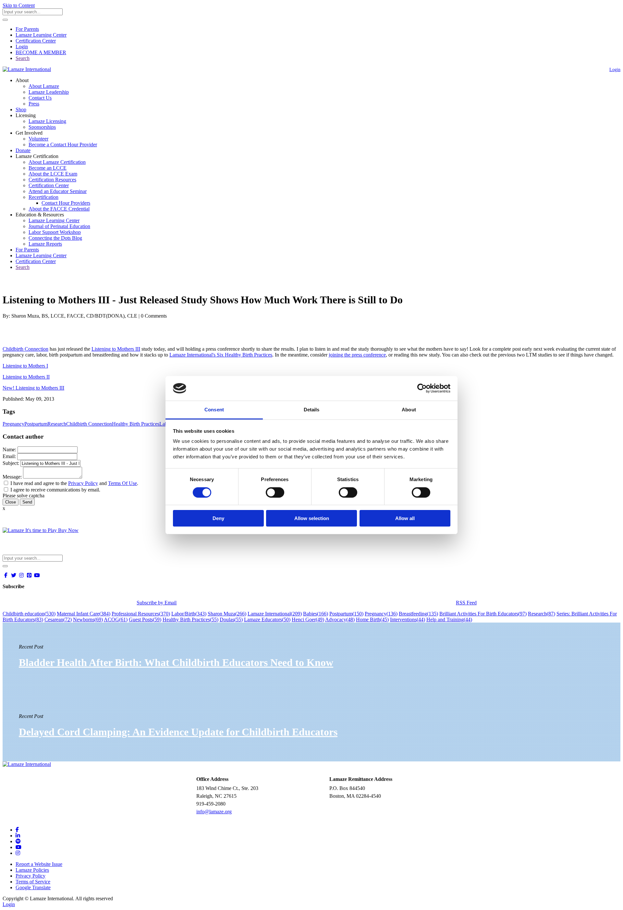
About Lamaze (44, 86)
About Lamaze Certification (57, 162)
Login (22, 46)
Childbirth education (29, 613)
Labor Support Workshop (55, 232)
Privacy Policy (83, 483)
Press (34, 103)
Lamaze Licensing (47, 121)
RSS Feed (466, 602)
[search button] (5, 20)
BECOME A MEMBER (41, 52)
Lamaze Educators (267, 619)
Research (56, 424)
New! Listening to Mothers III (33, 388)
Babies (315, 613)
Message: (12, 476)
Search (23, 58)
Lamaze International (275, 613)
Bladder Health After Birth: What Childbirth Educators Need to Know (176, 662)
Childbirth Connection (25, 349)
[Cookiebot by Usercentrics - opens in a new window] (422, 388)
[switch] (275, 492)
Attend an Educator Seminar (58, 191)
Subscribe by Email (157, 602)
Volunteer (38, 138)
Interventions (407, 619)
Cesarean (58, 619)
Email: (9, 456)
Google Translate (33, 887)
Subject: (11, 463)
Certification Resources (52, 179)
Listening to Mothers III (116, 349)
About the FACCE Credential (59, 209)
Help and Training (449, 619)
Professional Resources (141, 613)
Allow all (405, 518)
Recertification (43, 197)
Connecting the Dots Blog (55, 238)
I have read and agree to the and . (74, 483)
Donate (23, 150)
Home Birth (372, 619)
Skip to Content (19, 5)
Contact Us (40, 98)
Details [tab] (312, 409)
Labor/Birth (188, 613)
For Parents (27, 29)
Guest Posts (145, 619)
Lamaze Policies (32, 870)
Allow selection (311, 518)
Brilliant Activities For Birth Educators (483, 613)
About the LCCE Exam (53, 173)
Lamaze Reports (45, 244)
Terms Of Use (122, 483)
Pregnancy (13, 424)
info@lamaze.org (214, 811)
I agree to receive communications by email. (55, 489)
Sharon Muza (227, 613)
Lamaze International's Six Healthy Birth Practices (220, 355)
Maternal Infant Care (83, 613)
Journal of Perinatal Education (59, 226)
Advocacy (340, 619)
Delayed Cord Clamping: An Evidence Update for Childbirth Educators (178, 732)
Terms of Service (33, 881)
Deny (218, 518)
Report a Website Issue (39, 864)
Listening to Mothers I (25, 366)
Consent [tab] (214, 409)
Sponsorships (42, 127)
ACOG (116, 619)
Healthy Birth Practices (135, 424)
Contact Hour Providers (66, 203)
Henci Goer (308, 619)
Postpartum (35, 424)
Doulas (231, 619)
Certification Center (36, 40)
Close (10, 502)
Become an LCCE (48, 168)
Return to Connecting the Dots (38, 284)
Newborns (88, 619)
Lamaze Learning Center (41, 35)
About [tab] (409, 409)
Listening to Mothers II (26, 377)
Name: (9, 449)
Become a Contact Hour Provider (63, 144)
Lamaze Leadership (49, 92)
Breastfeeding (418, 613)
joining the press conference (357, 355)
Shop (21, 109)
